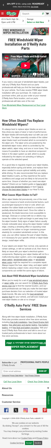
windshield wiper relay (23, 259)
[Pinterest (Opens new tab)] (45, 409)
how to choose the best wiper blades (22, 188)
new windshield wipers (38, 280)
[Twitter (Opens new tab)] (16, 409)
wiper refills (9, 283)
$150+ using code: (25, 5)
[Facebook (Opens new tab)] (6, 409)
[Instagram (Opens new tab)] (25, 409)
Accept (29, 443)
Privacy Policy (42, 438)
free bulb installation (18, 322)
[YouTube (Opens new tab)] (35, 409)
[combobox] (33, 13)
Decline (38, 443)
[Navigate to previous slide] (3, 5)
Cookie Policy (27, 438)
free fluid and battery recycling (26, 327)
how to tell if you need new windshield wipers (24, 185)
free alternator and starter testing (23, 324)
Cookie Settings (17, 443)
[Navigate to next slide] (48, 5)
